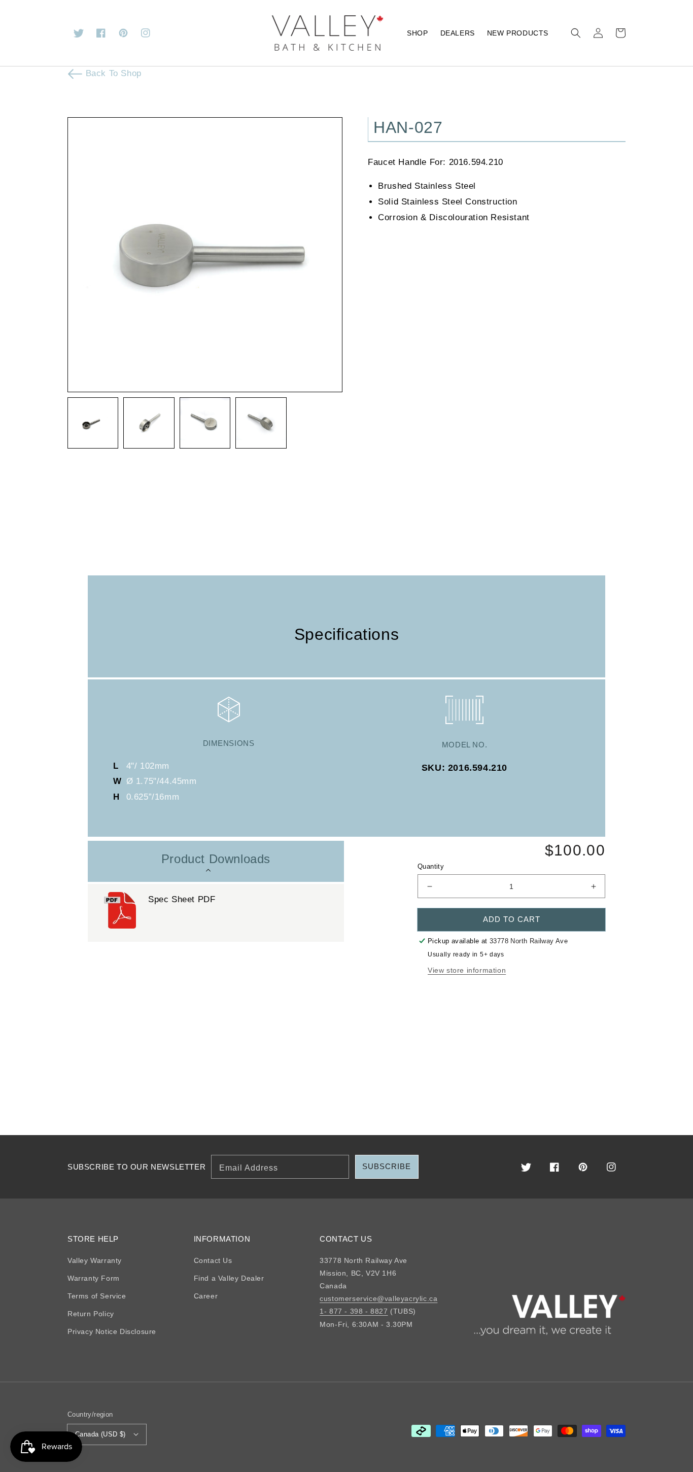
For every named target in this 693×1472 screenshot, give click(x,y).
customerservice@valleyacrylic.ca (378, 1298)
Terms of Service (96, 1296)
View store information (467, 970)
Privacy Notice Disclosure (111, 1331)
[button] (576, 33)
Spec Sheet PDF (181, 899)
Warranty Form (93, 1278)
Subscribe (386, 1166)
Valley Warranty (94, 1260)
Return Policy (90, 1314)
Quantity (431, 866)
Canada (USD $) (100, 1434)
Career (206, 1296)
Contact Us (213, 1260)
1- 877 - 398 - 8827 (354, 1311)
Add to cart (511, 919)
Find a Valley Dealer (229, 1278)
